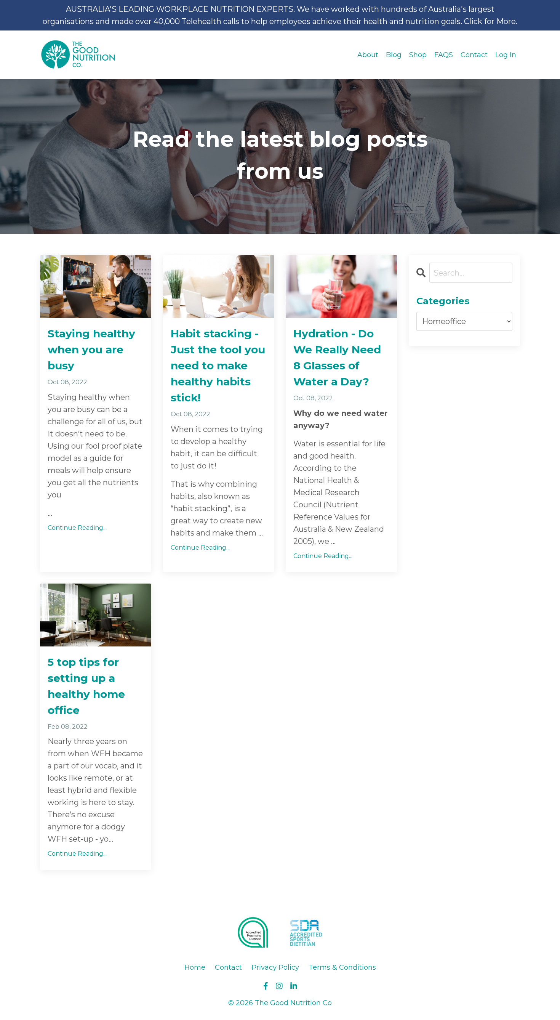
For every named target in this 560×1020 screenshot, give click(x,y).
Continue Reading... (77, 527)
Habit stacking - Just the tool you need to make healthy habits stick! (218, 365)
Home (194, 967)
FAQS (443, 55)
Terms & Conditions (342, 967)
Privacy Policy (275, 967)
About (367, 55)
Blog (394, 55)
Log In (505, 55)
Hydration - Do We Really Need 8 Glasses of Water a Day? (337, 357)
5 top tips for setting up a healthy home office (86, 686)
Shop (418, 55)
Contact (474, 55)
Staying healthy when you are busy (91, 349)
